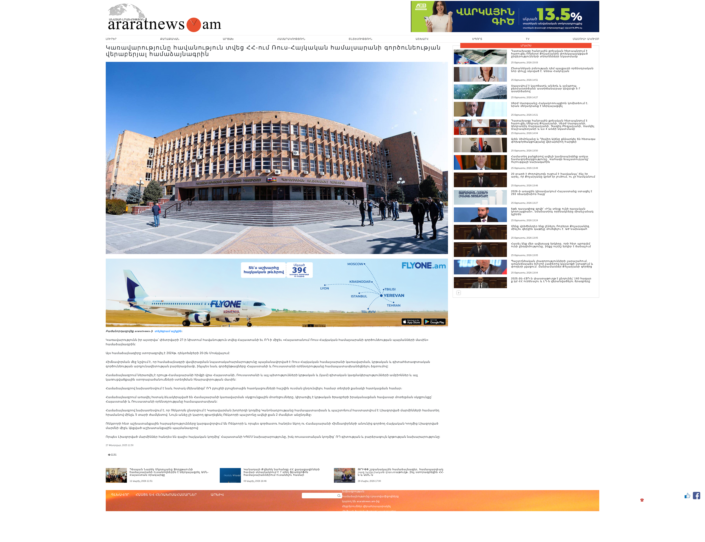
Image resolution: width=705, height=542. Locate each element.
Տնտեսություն (360, 38)
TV (527, 38)
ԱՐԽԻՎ (217, 494)
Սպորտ (477, 38)
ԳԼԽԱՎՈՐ (120, 494)
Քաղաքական (170, 38)
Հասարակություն (291, 38)
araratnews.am (383, 486)
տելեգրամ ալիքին (168, 331)
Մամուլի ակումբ (586, 38)
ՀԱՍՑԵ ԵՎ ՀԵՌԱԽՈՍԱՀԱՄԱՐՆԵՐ (166, 494)
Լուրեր (111, 38)
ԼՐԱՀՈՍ (526, 45)
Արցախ (228, 38)
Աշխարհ (422, 38)
